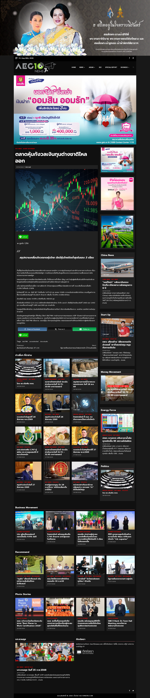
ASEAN (91, 67)
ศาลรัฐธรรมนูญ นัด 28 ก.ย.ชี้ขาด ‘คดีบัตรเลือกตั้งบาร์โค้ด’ (56, 471)
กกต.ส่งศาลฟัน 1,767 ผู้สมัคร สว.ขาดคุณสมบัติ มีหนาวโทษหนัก (28, 436)
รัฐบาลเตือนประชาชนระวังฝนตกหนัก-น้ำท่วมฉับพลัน (78, 346)
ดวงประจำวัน (20, 414)
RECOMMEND (36, 576)
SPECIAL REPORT (111, 67)
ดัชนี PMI (25, 342)
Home (74, 67)
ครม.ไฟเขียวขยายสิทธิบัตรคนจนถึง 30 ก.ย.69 (60, 565)
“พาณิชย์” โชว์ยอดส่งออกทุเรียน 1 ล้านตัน (90, 565)
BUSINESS (124, 67)
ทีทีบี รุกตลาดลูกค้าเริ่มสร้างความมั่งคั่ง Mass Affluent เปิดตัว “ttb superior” (121, 520)
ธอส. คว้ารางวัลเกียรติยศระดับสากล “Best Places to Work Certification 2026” (29, 607)
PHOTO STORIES (22, 618)
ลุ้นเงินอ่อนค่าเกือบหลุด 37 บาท (28, 346)
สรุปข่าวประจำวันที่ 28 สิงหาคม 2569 (56, 403)
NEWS (81, 67)
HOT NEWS (18, 148)
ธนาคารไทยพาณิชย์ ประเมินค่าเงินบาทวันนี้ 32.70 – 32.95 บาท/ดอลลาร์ (56, 436)
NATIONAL (76, 379)
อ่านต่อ (104, 303)
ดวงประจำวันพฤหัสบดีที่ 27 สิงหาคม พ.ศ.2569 (85, 436)
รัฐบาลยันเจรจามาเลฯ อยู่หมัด (121, 565)
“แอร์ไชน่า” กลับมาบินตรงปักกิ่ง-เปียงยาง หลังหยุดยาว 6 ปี (117, 268)
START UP (113, 339)
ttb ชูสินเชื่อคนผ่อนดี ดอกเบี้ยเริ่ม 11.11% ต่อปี (29, 520)
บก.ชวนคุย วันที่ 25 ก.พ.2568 (44, 652)
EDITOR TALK (29, 667)
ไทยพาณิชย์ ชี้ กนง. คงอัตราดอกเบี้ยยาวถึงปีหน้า (85, 403)
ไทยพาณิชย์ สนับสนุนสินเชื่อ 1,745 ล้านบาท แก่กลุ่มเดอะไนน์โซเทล (60, 520)
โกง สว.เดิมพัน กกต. (28, 368)
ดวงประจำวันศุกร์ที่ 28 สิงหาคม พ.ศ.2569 (28, 403)
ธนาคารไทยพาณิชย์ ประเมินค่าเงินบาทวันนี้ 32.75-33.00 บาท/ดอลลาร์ (56, 368)
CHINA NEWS (106, 279)
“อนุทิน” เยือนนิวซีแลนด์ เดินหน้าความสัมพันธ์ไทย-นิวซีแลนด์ (29, 565)
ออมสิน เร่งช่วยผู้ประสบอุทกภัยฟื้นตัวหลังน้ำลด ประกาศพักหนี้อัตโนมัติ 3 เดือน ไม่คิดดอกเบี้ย (90, 520)
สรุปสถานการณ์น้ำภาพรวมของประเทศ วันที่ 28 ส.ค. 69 (85, 368)
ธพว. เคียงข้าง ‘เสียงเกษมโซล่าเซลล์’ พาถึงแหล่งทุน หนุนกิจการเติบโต (117, 327)
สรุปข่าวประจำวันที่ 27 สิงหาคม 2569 (28, 471)
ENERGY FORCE (107, 435)
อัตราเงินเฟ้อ (44, 342)
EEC (100, 67)
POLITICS (19, 381)
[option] (117, 389)
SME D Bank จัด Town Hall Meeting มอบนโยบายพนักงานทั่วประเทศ (121, 607)
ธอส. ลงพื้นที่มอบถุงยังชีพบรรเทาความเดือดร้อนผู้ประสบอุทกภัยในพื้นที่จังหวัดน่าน (60, 607)
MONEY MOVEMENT (29, 148)
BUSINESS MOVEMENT (23, 531)
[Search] (133, 67)
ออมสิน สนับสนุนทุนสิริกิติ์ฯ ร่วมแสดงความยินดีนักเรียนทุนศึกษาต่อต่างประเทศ (90, 607)
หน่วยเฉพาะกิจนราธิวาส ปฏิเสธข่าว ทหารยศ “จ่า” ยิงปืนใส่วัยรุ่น (85, 471)
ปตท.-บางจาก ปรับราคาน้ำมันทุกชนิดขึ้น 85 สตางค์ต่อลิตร (117, 423)
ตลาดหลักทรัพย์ (33, 342)
